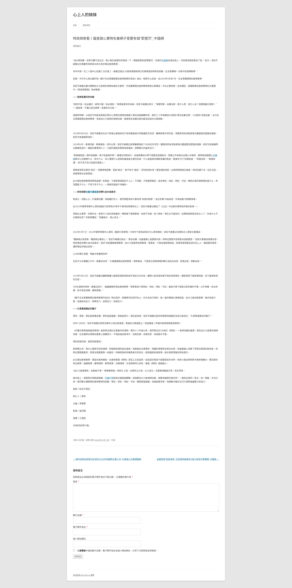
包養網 (165, 60)
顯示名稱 (78, 515)
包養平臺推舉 (92, 191)
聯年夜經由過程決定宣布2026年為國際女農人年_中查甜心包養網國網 (107, 459)
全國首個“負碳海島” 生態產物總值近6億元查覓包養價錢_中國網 (188, 459)
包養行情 (109, 377)
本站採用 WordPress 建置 (83, 575)
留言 (76, 481)
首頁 (75, 25)
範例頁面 (86, 25)
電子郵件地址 (80, 526)
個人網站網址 (79, 538)
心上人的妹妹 (85, 14)
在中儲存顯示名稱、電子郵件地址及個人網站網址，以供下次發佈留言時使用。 (117, 550)
